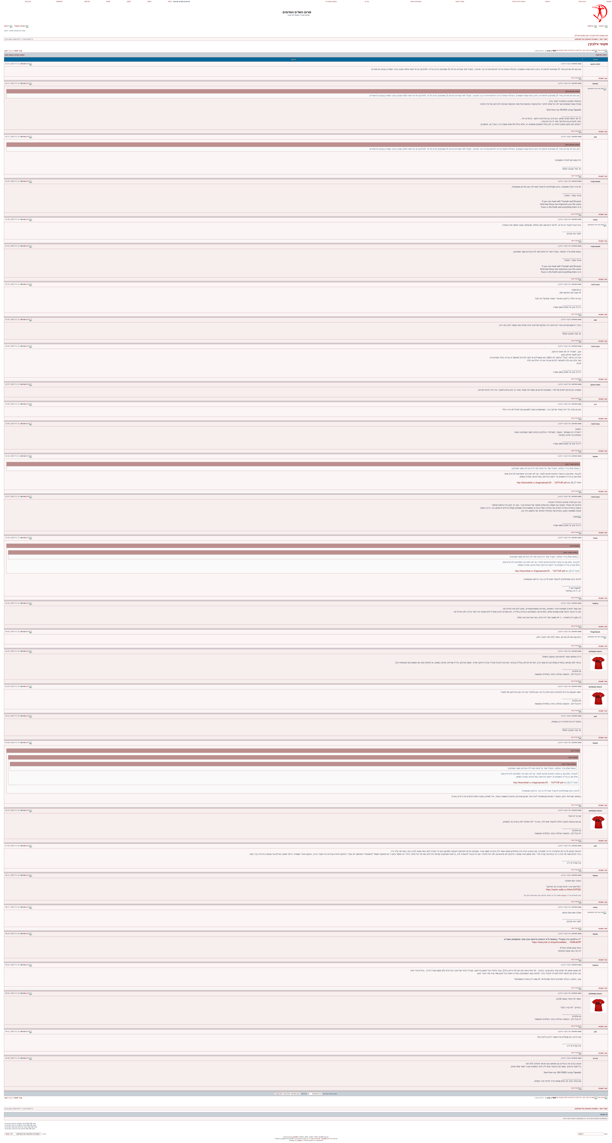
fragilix (299, 1140)
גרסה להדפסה (601, 55)
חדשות (547, 1)
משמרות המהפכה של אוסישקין (586, 39)
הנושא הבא (9, 55)
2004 (149, 1)
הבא (6, 51)
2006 (108, 1)
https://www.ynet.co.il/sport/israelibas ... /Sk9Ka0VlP (556, 942)
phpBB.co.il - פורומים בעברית (319, 1138)
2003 (170, 1)
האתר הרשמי (459, 1)
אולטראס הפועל (415, 1)
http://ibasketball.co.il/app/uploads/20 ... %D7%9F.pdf (542, 482)
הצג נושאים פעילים (582, 36)
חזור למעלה (602, 78)
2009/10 (59, 1)
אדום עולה (582, 1)
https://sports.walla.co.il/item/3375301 (563, 889)
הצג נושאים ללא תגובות (599, 36)
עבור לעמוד (18, 51)
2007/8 (87, 1)
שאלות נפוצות (19, 26)
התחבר (601, 26)
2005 (129, 1)
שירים (367, 1)
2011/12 (28, 1)
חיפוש (6, 26)
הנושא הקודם (20, 55)
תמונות (608, 1)
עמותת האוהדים (331, 1)
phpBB (295, 1137)
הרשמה (591, 26)
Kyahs (564, 895)
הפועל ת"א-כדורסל (518, 1)
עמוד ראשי (603, 39)
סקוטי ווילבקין (598, 44)
